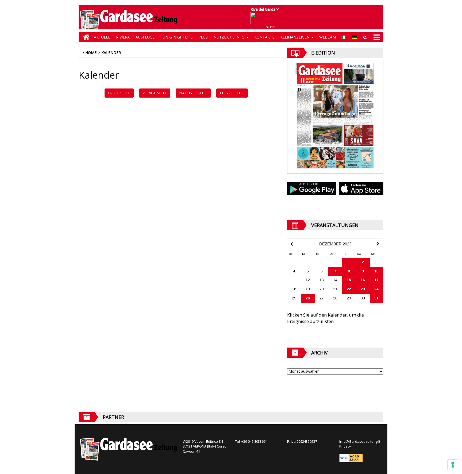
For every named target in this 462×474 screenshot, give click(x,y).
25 (294, 298)
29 (349, 298)
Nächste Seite (193, 92)
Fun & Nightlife (176, 37)
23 (363, 289)
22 (349, 289)
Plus (203, 37)
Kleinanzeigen (295, 37)
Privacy (345, 446)
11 (294, 280)
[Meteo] (264, 20)
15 (349, 280)
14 (335, 280)
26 (308, 298)
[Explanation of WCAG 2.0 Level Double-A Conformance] (351, 457)
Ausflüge (145, 37)
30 (363, 298)
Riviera (123, 37)
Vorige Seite (155, 92)
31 (376, 298)
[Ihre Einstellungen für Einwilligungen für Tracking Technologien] (453, 465)
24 (376, 289)
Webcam (327, 37)
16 (363, 280)
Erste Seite (119, 92)
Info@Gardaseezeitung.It (359, 441)
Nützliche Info (230, 37)
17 (376, 280)
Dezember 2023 (335, 244)
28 (335, 298)
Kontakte (264, 37)
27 (321, 298)
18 (294, 289)
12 (308, 280)
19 (308, 289)
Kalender (111, 52)
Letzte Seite (232, 92)
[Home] (85, 37)
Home (91, 52)
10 (376, 271)
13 (321, 280)
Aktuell (102, 37)
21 (335, 289)
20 (321, 289)
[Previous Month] (291, 244)
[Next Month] (378, 243)
